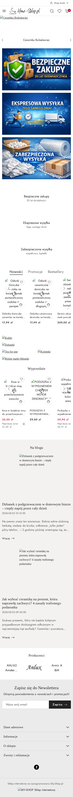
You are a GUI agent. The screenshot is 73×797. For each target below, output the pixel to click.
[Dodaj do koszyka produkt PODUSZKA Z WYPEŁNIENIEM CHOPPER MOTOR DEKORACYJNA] (21, 401)
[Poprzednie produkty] (9, 288)
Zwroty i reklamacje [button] (17, 755)
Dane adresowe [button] (13, 727)
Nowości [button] (16, 271)
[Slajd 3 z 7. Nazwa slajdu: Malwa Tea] (36, 26)
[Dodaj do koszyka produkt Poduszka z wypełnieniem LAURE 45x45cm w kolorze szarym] (48, 401)
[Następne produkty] (64, 288)
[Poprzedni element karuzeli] (4, 667)
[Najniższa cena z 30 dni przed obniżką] (51, 424)
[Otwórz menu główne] (4, 11)
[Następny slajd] (70, 40)
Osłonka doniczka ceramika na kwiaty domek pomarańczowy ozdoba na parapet (12, 315)
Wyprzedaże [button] (36, 368)
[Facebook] (36, 767)
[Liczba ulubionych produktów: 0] (59, 11)
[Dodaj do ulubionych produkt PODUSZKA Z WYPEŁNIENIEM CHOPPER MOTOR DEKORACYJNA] (21, 379)
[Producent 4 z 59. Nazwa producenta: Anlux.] (12, 668)
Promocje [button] (35, 271)
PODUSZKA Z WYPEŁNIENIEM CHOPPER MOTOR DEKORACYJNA (12, 412)
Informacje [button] (11, 736)
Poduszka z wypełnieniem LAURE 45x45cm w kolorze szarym (41, 412)
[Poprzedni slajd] (2, 40)
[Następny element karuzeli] (68, 667)
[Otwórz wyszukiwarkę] (52, 11)
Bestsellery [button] (56, 271)
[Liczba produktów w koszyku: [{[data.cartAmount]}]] (67, 11)
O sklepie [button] (10, 746)
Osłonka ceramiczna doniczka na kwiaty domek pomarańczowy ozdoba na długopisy (41, 315)
